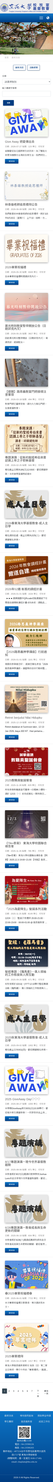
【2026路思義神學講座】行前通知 (26, 653)
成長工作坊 (44, 1421)
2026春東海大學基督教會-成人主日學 (26, 525)
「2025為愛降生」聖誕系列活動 (26, 909)
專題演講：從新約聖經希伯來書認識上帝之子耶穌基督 (25, 459)
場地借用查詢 (26, 1415)
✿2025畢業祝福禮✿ (18, 1293)
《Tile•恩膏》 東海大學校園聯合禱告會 (26, 845)
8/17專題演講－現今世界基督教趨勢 (25, 1163)
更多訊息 (12, 161)
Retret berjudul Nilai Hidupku (23, 717)
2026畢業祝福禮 (15, 267)
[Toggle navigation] (41, 18)
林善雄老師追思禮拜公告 (21, 204)
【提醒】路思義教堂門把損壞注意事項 (25, 393)
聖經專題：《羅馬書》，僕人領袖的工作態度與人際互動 (25, 973)
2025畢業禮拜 (14, 1356)
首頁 (7, 58)
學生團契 (8, 1421)
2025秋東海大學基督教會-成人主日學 (26, 1039)
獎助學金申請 (44, 1415)
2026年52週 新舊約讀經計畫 (23, 589)
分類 (4, 76)
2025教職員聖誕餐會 (18, 780)
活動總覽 (33, 67)
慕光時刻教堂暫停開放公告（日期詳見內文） (25, 327)
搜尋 (8, 103)
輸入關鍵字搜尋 (9, 88)
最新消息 (16, 58)
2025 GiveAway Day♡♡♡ (22, 1099)
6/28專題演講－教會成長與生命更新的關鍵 (25, 1229)
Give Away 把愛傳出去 (19, 141)
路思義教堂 (26, 1421)
